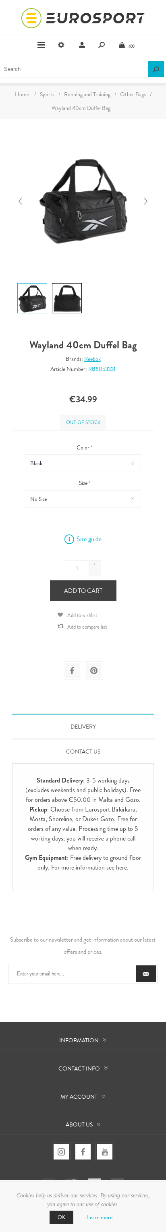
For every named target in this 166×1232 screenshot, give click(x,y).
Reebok (92, 359)
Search (156, 69)
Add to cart (83, 590)
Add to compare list (87, 627)
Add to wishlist (82, 615)
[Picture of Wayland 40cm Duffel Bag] (32, 283)
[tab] (83, 726)
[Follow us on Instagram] (61, 1152)
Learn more (99, 1217)
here (121, 867)
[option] (31, 284)
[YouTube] (104, 1152)
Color (84, 447)
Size (84, 483)
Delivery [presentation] (83, 727)
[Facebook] (83, 1152)
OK (61, 1217)
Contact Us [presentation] (83, 751)
